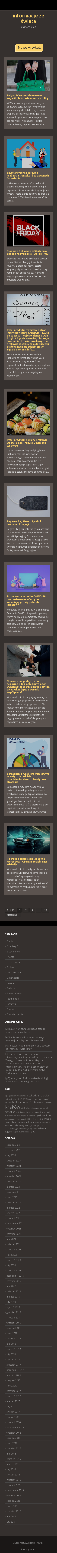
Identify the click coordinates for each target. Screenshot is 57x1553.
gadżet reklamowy (45, 1102)
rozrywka (14, 1125)
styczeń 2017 (13, 1411)
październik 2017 (15, 1369)
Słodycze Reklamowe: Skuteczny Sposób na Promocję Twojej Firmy (27, 252)
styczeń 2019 (13, 1307)
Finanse (10, 956)
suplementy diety (25, 1129)
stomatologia (11, 1128)
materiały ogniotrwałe (42, 1112)
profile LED (26, 1119)
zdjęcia (8, 1131)
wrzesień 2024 (13, 1176)
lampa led (44, 1108)
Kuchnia (10, 967)
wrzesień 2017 (13, 1375)
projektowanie (36, 1119)
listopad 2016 (13, 1422)
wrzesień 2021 (13, 1228)
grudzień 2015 (13, 1479)
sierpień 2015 (13, 1500)
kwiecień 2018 (13, 1348)
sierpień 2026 (13, 1144)
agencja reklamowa (12, 1096)
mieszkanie (9, 1116)
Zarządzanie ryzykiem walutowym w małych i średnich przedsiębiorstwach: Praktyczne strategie (28, 778)
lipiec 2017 (11, 1385)
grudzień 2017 (13, 1364)
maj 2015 (11, 1516)
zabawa (42, 1128)
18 (45, 910)
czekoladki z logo (11, 1099)
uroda (35, 1129)
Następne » (13, 914)
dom (30, 1099)
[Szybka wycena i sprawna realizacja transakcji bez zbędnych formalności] (28, 153)
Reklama (10, 988)
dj (27, 1098)
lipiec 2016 (11, 1443)
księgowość (35, 1108)
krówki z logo (25, 1108)
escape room (37, 1099)
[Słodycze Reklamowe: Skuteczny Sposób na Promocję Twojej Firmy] (28, 230)
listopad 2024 (13, 1171)
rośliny (21, 1125)
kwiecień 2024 (13, 1181)
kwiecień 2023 (13, 1202)
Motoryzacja (12, 977)
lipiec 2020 (11, 1254)
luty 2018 (11, 1354)
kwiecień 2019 (13, 1291)
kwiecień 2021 (13, 1244)
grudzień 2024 (13, 1165)
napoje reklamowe (28, 1116)
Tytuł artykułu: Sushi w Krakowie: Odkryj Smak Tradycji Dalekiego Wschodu (27, 442)
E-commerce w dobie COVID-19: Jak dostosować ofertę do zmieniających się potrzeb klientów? (26, 600)
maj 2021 (11, 1239)
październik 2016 (15, 1427)
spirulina (40, 1125)
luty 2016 (11, 1469)
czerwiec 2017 (13, 1390)
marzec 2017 (13, 1401)
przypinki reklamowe (15, 1122)
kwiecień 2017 (13, 1396)
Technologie (12, 998)
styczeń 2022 (13, 1212)
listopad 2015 (13, 1485)
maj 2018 (11, 1343)
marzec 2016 (13, 1464)
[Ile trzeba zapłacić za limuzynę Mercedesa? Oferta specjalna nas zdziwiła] (28, 839)
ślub (33, 1131)
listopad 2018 (13, 1317)
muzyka (17, 1116)
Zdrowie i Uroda (14, 1014)
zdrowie (27, 1132)
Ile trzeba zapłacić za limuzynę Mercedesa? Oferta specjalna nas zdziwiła (27, 861)
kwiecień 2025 (13, 1160)
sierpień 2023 (13, 1191)
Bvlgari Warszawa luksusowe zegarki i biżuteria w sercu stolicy (27, 97)
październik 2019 (15, 1275)
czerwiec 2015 (13, 1511)
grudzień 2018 (13, 1312)
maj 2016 (11, 1453)
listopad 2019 (13, 1270)
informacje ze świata (28, 18)
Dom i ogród (12, 946)
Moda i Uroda (13, 972)
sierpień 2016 (13, 1437)
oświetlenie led (43, 1115)
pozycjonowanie (11, 1119)
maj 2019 (11, 1286)
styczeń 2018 (13, 1359)
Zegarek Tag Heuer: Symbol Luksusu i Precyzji (24, 523)
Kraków (12, 1107)
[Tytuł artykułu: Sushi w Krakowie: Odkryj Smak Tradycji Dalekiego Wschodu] (28, 413)
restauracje (45, 1122)
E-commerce (13, 951)
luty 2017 (11, 1406)
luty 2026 (11, 1155)
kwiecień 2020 (13, 1260)
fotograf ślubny (30, 1102)
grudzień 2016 (13, 1417)
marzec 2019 (13, 1296)
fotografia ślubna (13, 1102)
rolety (7, 1125)
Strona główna (27, 1549)
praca (19, 1119)
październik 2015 (15, 1490)
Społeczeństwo (14, 993)
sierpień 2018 (13, 1328)
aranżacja (24, 1096)
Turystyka (11, 1003)
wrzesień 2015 (13, 1495)
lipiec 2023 (11, 1197)
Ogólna (10, 982)
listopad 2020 (13, 1249)
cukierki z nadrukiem (40, 1095)
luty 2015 (11, 1521)
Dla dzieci (11, 941)
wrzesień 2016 (13, 1432)
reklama (30, 1122)
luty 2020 (11, 1265)
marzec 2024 (13, 1186)
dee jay (21, 1098)
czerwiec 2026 (13, 1150)
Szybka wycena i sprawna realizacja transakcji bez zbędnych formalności (28, 175)
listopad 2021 (13, 1218)
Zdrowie (10, 1009)
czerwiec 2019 (13, 1280)
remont (38, 1122)
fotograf (45, 1099)
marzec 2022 (13, 1207)
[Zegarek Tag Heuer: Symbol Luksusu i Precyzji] (28, 501)
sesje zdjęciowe (30, 1125)
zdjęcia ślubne (18, 1132)
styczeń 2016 (13, 1474)
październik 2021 (15, 1223)
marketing (10, 1111)
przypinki (46, 1118)
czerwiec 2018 (13, 1338)
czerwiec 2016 (13, 1448)
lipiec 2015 (11, 1505)
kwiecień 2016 (13, 1458)
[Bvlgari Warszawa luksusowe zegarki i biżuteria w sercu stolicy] (28, 75)
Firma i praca (13, 962)
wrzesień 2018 (13, 1322)
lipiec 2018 (11, 1333)
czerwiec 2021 (13, 1233)
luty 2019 (11, 1301)
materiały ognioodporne (24, 1112)
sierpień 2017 (13, 1380)
